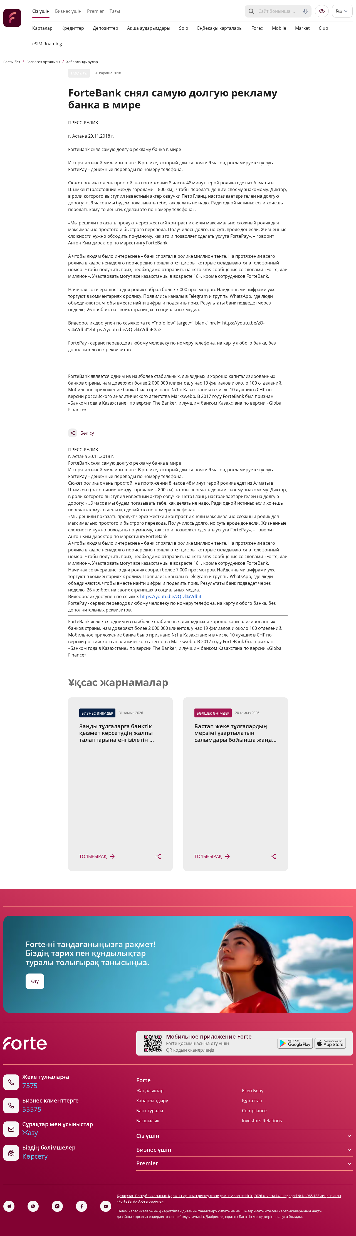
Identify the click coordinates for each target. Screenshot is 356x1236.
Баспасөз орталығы (43, 61)
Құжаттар (252, 1101)
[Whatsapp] (33, 1206)
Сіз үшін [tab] (41, 11)
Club (323, 28)
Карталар (42, 28)
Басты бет (11, 61)
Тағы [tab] (115, 11)
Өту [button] (35, 981)
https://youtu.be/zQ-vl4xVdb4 (170, 596)
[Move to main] (12, 19)
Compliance (254, 1111)
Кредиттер (72, 28)
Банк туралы (149, 1111)
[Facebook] (81, 1206)
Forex (257, 28)
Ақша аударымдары (148, 28)
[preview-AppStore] (330, 1043)
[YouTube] (105, 1206)
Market (302, 28)
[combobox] (278, 11)
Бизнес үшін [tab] (68, 11)
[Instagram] (57, 1206)
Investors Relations (262, 1121)
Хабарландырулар (82, 61)
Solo (183, 28)
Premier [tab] (95, 11)
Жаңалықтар (150, 1091)
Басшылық (147, 1121)
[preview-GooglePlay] (295, 1043)
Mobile (279, 28)
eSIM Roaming (47, 44)
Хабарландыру (152, 1101)
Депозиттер (105, 28)
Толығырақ (93, 856)
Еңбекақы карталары (220, 28)
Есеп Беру (252, 1091)
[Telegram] (8, 1206)
